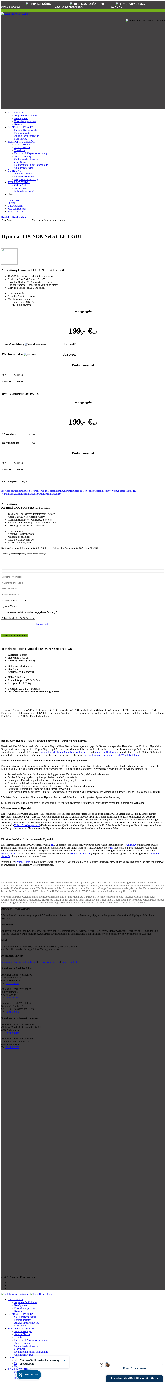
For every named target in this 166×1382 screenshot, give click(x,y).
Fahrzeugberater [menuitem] (22, 1319)
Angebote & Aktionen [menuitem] (25, 1302)
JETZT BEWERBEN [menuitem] (19, 1369)
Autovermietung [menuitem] (22, 1343)
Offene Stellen (21, 185)
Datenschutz (42, 624)
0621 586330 (12, 1011)
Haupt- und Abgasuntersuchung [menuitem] (30, 1340)
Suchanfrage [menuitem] (20, 1325)
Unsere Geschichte (24, 176)
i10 (52, 844)
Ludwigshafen (15, 205)
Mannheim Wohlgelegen (76, 752)
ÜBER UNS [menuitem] (14, 1357)
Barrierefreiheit (69, 962)
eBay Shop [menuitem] (20, 1348)
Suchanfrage (20, 138)
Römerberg (13, 200)
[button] (28, 1375)
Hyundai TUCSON (80, 853)
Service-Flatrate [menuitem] (22, 1334)
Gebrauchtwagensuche (26, 130)
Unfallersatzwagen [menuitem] (23, 1354)
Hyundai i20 (130, 844)
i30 (111, 847)
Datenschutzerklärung (25, 962)
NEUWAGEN (15, 112)
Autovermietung (22, 156)
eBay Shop (20, 162)
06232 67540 (12, 997)
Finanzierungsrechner (25, 121)
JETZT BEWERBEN (19, 182)
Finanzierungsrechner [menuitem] (25, 1308)
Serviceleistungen (23, 144)
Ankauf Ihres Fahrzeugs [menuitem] (26, 1322)
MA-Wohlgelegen (17, 208)
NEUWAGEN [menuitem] (15, 1299)
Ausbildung (20, 188)
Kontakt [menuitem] (18, 1311)
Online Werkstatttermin (26, 159)
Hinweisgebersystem (49, 962)
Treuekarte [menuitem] (19, 1337)
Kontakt (18, 124)
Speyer (11, 202)
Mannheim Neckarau (105, 752)
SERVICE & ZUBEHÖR (21, 141)
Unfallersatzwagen (23, 167)
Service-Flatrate (22, 147)
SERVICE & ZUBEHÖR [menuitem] (21, 1328)
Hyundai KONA (9, 853)
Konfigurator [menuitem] (21, 1305)
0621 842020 (12, 1047)
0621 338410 (12, 1033)
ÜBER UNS (14, 170)
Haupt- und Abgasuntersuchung (30, 153)
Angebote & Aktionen (25, 115)
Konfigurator (21, 118)
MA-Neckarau (15, 211)
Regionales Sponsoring (26, 179)
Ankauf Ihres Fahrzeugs (26, 135)
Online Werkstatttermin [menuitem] (26, 1346)
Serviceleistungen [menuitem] (23, 1331)
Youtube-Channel (23, 173)
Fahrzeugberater (22, 133)
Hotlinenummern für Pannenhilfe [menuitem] (31, 1351)
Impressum (6, 962)
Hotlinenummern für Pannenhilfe (31, 165)
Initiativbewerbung (24, 191)
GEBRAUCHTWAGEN (21, 127)
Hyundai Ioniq (22, 861)
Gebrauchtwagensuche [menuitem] (26, 1316)
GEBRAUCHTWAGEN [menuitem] (21, 1314)
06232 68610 (12, 983)
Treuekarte (19, 150)
